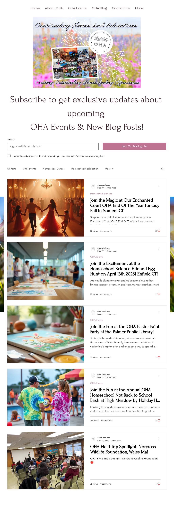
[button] (162, 169)
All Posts (11, 168)
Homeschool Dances (54, 168)
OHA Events (29, 168)
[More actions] (160, 186)
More (108, 168)
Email (11, 139)
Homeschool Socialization (84, 168)
